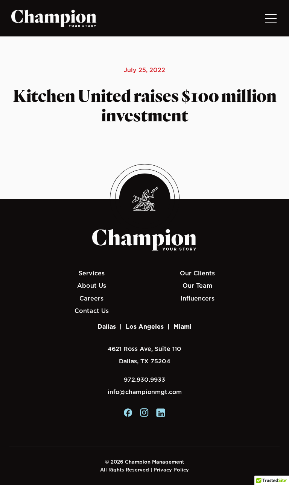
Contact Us (92, 310)
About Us (91, 285)
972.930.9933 (144, 379)
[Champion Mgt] (54, 18)
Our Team (197, 285)
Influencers (197, 298)
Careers (91, 298)
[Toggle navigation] (270, 18)
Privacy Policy (171, 470)
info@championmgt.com (145, 392)
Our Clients (197, 273)
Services (92, 273)
